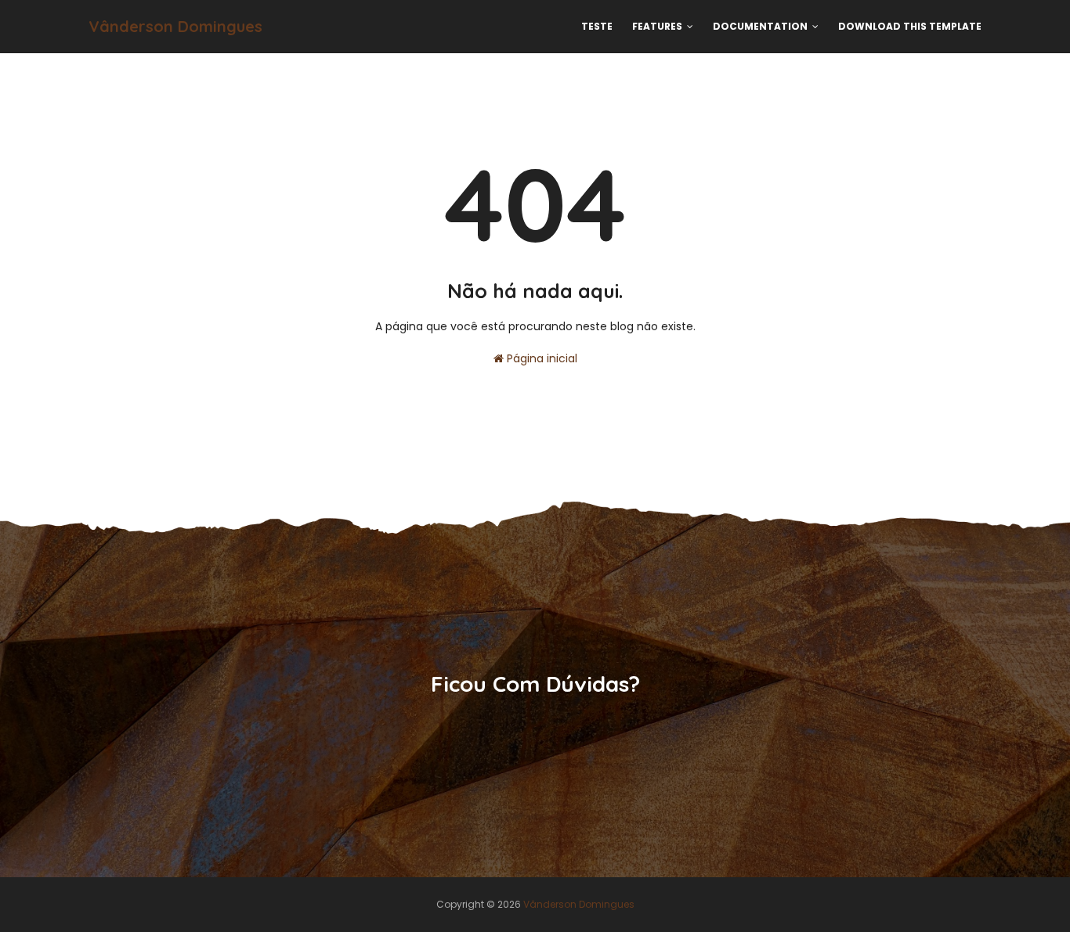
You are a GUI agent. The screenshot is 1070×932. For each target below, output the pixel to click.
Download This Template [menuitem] (909, 26)
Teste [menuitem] (597, 26)
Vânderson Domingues (175, 26)
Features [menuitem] (657, 26)
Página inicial (540, 358)
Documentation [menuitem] (760, 26)
